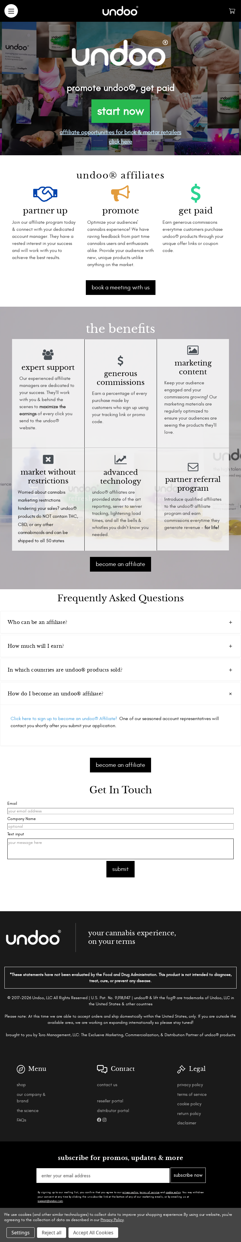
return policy (189, 1113)
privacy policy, (131, 1192)
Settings (20, 1232)
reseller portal (110, 1101)
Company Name (21, 818)
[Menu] (11, 11)
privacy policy (190, 1084)
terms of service (192, 1094)
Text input (15, 834)
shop (21, 1084)
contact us (107, 1084)
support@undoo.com (50, 1201)
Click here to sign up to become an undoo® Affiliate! (64, 718)
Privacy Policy (112, 1219)
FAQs (21, 1120)
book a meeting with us (121, 287)
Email (12, 803)
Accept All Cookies (93, 1232)
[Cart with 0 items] (232, 11)
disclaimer (186, 1123)
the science (28, 1110)
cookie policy (189, 1103)
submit (120, 869)
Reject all (51, 1232)
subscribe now (188, 1175)
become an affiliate (120, 564)
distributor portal (113, 1110)
